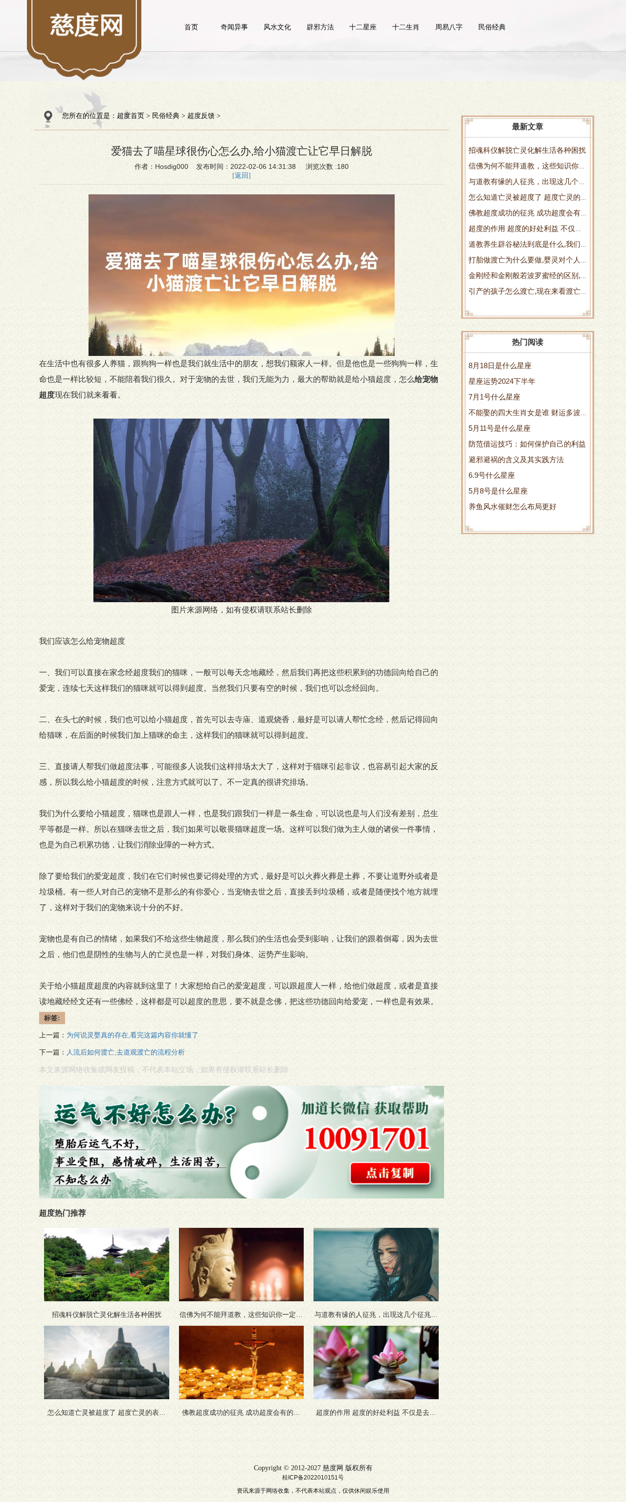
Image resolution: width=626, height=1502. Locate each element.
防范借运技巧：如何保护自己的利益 (527, 444)
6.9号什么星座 (492, 475)
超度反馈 (201, 115)
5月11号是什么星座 (500, 428)
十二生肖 (406, 27)
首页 (191, 27)
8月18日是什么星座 (500, 365)
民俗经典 (492, 27)
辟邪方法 (320, 27)
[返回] (241, 175)
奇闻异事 (234, 27)
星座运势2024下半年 (502, 381)
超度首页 (130, 115)
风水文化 (277, 27)
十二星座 (363, 27)
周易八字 (449, 27)
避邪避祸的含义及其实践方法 (516, 459)
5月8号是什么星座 (498, 491)
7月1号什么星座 (494, 397)
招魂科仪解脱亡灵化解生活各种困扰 (527, 150)
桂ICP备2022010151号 (313, 1477)
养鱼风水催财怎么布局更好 (513, 506)
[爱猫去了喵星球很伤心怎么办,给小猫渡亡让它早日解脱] (87, 24)
